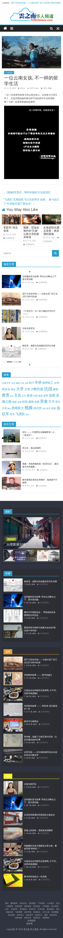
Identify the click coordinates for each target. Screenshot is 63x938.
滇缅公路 (9, 912)
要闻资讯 (14, 903)
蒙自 (9, 408)
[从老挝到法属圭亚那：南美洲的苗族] (51, 216)
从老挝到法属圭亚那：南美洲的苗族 (51, 230)
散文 (12, 396)
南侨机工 (47, 382)
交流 (13, 383)
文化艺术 (32, 909)
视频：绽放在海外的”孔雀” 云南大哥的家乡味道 (31, 232)
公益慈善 (9, 906)
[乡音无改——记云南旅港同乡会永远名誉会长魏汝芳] (13, 750)
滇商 (52, 395)
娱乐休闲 (54, 906)
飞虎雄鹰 (18, 912)
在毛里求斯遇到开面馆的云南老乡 (39, 814)
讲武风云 (20, 915)
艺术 (51, 401)
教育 (6, 395)
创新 (26, 383)
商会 (13, 389)
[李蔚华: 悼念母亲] (11, 216)
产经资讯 (41, 903)
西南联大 (18, 408)
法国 (35, 395)
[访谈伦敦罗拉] (11, 328)
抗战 (48, 389)
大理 (27, 389)
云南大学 (6, 382)
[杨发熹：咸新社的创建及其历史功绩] (11, 345)
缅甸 (31, 402)
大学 (20, 388)
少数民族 (36, 389)
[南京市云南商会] (13, 719)
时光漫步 (36, 906)
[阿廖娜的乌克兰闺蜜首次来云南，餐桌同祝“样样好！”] (13, 844)
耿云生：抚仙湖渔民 (31, 447)
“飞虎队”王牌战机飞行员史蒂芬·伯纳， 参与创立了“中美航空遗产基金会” (31, 201)
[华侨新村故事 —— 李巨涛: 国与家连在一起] (13, 704)
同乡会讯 (23, 903)
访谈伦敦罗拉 (28, 328)
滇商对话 (27, 917)
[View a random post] (58, 28)
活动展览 (32, 903)
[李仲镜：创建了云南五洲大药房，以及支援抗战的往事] (13, 735)
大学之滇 (45, 912)
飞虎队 (20, 414)
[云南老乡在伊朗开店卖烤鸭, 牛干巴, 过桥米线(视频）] (13, 688)
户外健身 (45, 906)
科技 (25, 401)
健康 (18, 383)
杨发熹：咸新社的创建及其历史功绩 (38, 345)
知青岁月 (38, 915)
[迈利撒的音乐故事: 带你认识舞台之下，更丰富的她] (11, 276)
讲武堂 (37, 408)
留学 (45, 88)
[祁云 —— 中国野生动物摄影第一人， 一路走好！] (12, 430)
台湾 (56, 382)
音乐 (12, 414)
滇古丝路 (11, 915)
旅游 (30, 395)
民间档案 (54, 912)
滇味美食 (27, 906)
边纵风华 (29, 915)
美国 (36, 401)
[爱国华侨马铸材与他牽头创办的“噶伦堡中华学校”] (13, 626)
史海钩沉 (36, 912)
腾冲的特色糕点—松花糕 (35, 876)
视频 (50, 88)
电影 (14, 401)
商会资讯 (53, 915)
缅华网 (29, 923)
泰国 (40, 395)
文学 (24, 395)
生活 (57, 903)
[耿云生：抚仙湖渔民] (12, 446)
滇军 (45, 395)
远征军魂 (27, 912)
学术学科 (41, 909)
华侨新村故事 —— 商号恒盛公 (38, 674)
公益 (22, 383)
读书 (48, 408)
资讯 (6, 903)
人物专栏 (14, 909)
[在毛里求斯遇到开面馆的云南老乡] (13, 813)
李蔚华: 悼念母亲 (10, 229)
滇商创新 (18, 917)
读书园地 (23, 909)
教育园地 (50, 909)
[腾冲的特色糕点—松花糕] (13, 875)
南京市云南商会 (31, 721)
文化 (17, 395)
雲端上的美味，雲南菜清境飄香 (38, 830)
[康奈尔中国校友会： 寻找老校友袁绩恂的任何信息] (13, 610)
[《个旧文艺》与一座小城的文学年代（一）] (11, 311)
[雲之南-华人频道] (5, 28)
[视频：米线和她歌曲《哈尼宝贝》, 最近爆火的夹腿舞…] (12, 462)
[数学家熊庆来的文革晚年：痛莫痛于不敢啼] (12, 478)
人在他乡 (9, 72)
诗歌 (44, 408)
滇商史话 (36, 917)
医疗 (31, 382)
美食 (44, 401)
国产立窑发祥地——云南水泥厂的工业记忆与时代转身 (36, 2)
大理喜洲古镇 (16, 544)
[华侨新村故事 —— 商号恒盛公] (13, 673)
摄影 (55, 389)
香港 (27, 415)
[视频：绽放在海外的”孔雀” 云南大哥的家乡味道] (31, 216)
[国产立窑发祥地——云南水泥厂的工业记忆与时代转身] (11, 293)
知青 (19, 401)
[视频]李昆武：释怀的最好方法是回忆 (27, 192)
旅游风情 (11, 539)
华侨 (38, 382)
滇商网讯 (45, 917)
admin (22, 88)
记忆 (57, 909)
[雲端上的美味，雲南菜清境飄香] (13, 828)
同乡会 (6, 389)
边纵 (53, 408)
